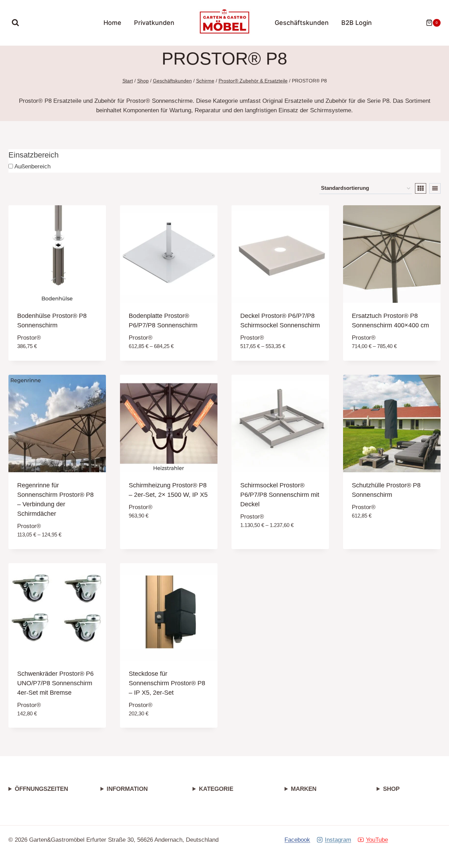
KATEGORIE (216, 789)
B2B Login (356, 22)
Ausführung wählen (271, 546)
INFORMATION (127, 789)
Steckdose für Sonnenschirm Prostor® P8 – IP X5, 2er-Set (167, 683)
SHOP (391, 789)
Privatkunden (154, 22)
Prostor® (29, 337)
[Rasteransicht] (420, 188)
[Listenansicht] (435, 188)
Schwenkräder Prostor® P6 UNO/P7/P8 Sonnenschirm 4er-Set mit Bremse (55, 683)
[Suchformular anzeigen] (15, 23)
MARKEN (303, 789)
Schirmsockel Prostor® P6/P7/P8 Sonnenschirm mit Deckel (279, 495)
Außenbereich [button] (32, 166)
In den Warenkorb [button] (156, 536)
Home (112, 22)
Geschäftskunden (302, 22)
